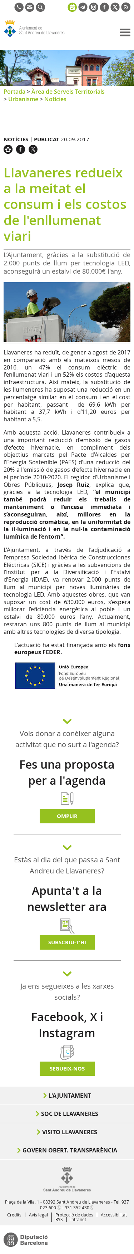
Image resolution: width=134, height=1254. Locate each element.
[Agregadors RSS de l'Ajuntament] (125, 10)
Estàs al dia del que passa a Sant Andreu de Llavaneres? (67, 865)
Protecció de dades (74, 1215)
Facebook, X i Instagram (67, 1025)
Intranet (78, 1219)
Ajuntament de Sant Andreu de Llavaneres (38, 37)
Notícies (55, 99)
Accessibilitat (114, 1215)
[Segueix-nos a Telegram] (83, 10)
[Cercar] (40, 10)
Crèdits (14, 1215)
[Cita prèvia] (72, 6)
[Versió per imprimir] (10, 148)
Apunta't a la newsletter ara (67, 899)
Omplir (67, 816)
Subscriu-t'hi (67, 942)
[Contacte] (29, 10)
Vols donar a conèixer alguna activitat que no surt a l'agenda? (67, 739)
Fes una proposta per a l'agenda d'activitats (67, 780)
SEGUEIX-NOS (67, 1068)
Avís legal (38, 1215)
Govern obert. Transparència (70, 1150)
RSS (59, 1219)
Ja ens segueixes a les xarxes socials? (67, 991)
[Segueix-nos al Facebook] (104, 10)
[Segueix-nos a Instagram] (93, 10)
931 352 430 (77, 1207)
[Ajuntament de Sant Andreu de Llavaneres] (67, 1190)
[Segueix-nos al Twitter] (115, 10)
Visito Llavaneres (69, 1132)
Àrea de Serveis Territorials (68, 91)
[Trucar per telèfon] (19, 10)
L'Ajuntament (70, 1095)
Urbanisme (23, 99)
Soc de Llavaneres (69, 1114)
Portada (14, 91)
